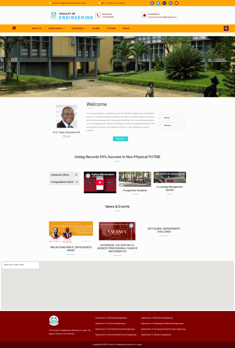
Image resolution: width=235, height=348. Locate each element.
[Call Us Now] (98, 15)
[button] (226, 28)
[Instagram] (164, 3)
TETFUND (111, 28)
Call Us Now (107, 14)
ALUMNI (96, 28)
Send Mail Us (154, 14)
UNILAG (126, 28)
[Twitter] (158, 3)
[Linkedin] (170, 3)
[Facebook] (152, 3)
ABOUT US (36, 28)
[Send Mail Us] (144, 15)
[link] (171, 117)
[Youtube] (176, 3)
